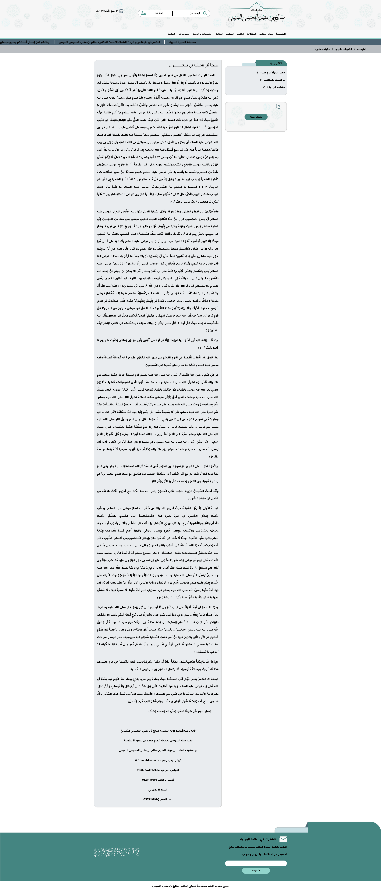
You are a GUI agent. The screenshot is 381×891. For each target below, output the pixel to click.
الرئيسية (281, 34)
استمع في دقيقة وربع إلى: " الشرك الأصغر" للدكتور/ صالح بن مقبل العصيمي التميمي (161, 42)
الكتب (240, 34)
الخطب (230, 34)
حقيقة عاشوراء (322, 49)
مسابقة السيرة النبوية (235, 42)
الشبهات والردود (202, 34)
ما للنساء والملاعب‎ (274, 80)
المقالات (251, 34)
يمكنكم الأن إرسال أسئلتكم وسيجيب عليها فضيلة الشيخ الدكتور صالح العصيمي (54, 42)
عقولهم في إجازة (276, 87)
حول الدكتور (266, 34)
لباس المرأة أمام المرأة (272, 72)
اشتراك (256, 870)
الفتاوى (219, 34)
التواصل (171, 34)
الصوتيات (184, 34)
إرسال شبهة (256, 116)
